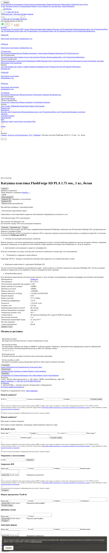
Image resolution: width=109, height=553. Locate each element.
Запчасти (36, 57)
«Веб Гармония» (32, 391)
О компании (5, 365)
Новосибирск (66, 4)
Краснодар (34, 4)
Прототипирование (8, 61)
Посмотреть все (73, 53)
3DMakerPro (15, 106)
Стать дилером (42, 6)
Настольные (5, 53)
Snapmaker (40, 67)
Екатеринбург (19, 4)
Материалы (5, 110)
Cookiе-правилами (36, 541)
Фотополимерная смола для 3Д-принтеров (88, 29)
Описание (5, 227)
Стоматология (20, 61)
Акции (64, 6)
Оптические (37, 95)
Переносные (14, 95)
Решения (55, 375)
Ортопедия (18, 63)
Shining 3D (33, 106)
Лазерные (45, 95)
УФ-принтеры (6, 118)
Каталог (4, 27)
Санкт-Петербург (7, 4)
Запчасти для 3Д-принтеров (76, 31)
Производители (24, 367)
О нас (3, 6)
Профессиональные (29, 53)
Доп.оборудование (7, 116)
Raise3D (68, 67)
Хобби (38, 61)
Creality (19, 67)
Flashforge (33, 67)
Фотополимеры (53, 57)
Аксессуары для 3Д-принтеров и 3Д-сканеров (31, 31)
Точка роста (34, 367)
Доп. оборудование (36, 375)
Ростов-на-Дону (82, 4)
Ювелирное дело (7, 63)
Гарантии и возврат (21, 371)
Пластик (43, 57)
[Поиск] (7, 24)
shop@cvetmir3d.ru (8, 381)
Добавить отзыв (7, 327)
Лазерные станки (7, 121)
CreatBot (25, 67)
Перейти (25, 192)
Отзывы (24, 227)
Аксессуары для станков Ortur (24, 121)
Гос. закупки (53, 6)
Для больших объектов (41, 102)
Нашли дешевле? (7, 197)
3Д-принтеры (6, 29)
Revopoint (40, 106)
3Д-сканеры (15, 29)
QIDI (73, 67)
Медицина (77, 61)
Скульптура (85, 61)
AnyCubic (4, 67)
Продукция (5, 373)
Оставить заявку (96, 399)
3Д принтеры (6, 375)
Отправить (5, 490)
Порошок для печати (77, 112)
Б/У (65, 53)
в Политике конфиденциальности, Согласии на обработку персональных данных (66, 407)
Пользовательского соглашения (10, 409)
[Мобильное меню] (3, 11)
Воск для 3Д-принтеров (67, 57)
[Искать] (23, 16)
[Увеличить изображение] (1, 137)
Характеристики (15, 227)
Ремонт (34, 6)
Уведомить (30, 460)
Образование (31, 61)
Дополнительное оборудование (41, 29)
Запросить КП (6, 199)
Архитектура (68, 61)
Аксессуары (28, 57)
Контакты (70, 6)
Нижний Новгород (54, 4)
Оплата (15, 6)
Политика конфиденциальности (12, 387)
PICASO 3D (60, 67)
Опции (12, 98)
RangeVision (24, 106)
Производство (46, 61)
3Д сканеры (15, 375)
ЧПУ (2, 119)
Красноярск (42, 4)
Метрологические (26, 95)
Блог (59, 6)
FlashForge (34, 279)
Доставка (8, 6)
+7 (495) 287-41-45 (12, 12)
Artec (3, 106)
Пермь (74, 4)
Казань (27, 4)
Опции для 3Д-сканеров (57, 31)
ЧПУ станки (24, 29)
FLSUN (47, 67)
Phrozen (53, 67)
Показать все (5, 69)
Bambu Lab (12, 67)
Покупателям (6, 369)
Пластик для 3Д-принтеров (63, 29)
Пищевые (52, 53)
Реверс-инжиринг (26, 102)
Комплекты (91, 31)
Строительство (57, 61)
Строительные (42, 53)
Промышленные (16, 53)
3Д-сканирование (24, 6)
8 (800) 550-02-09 (21, 19)
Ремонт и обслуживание (37, 371)
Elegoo (78, 67)
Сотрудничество (11, 367)
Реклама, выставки (97, 61)
